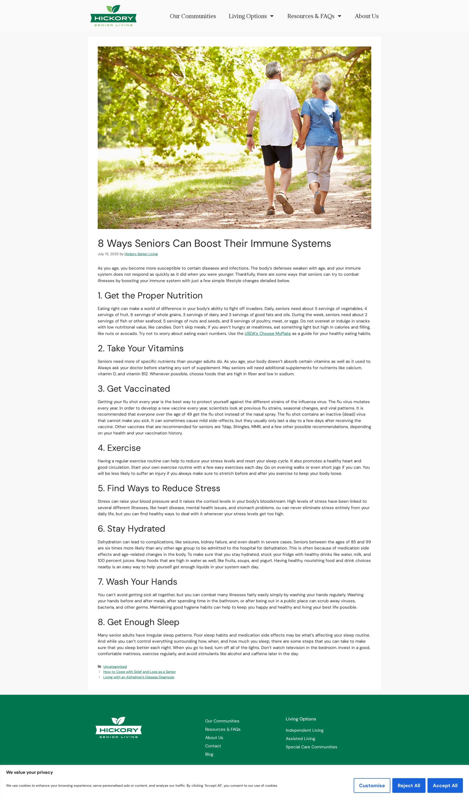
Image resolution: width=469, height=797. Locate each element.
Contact (213, 746)
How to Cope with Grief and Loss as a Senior (139, 672)
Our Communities (193, 16)
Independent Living (304, 730)
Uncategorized (115, 666)
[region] (234, 781)
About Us (367, 16)
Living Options (248, 16)
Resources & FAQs (310, 16)
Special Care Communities (311, 747)
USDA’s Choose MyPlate (268, 333)
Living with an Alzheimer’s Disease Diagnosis (138, 677)
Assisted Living (300, 738)
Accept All (445, 785)
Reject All (409, 785)
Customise (372, 785)
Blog (209, 754)
